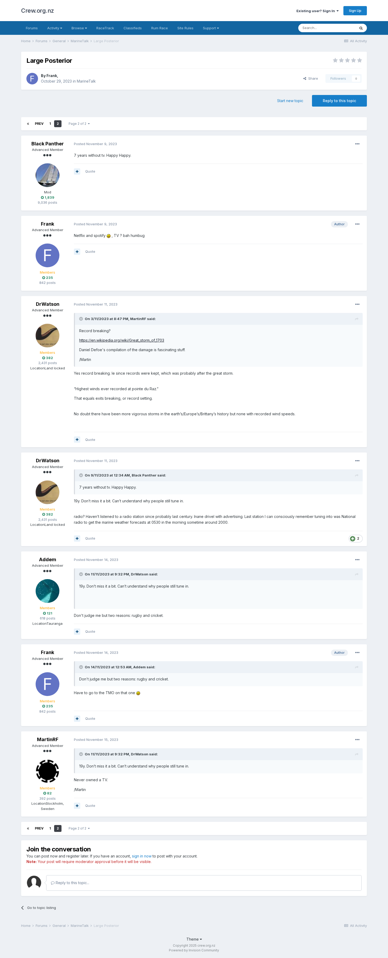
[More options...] (357, 144)
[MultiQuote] (77, 171)
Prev (39, 124)
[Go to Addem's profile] (47, 591)
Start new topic (290, 100)
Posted (95, 144)
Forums (32, 28)
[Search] (361, 28)
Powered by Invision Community (194, 950)
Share (312, 78)
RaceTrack (105, 28)
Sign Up (355, 10)
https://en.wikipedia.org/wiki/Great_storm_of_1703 (121, 340)
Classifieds (133, 28)
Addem (47, 559)
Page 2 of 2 (78, 124)
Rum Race (159, 28)
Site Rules (185, 28)
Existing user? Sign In (316, 11)
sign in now (142, 856)
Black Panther (47, 143)
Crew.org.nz (37, 10)
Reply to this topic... (72, 882)
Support (210, 28)
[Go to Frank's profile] (32, 78)
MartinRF (138, 319)
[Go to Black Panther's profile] (47, 175)
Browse (78, 28)
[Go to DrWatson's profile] (47, 335)
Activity (53, 28)
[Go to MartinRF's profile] (47, 771)
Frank (51, 75)
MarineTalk (86, 81)
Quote (90, 171)
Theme (193, 939)
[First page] (28, 123)
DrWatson (47, 304)
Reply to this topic (339, 100)
